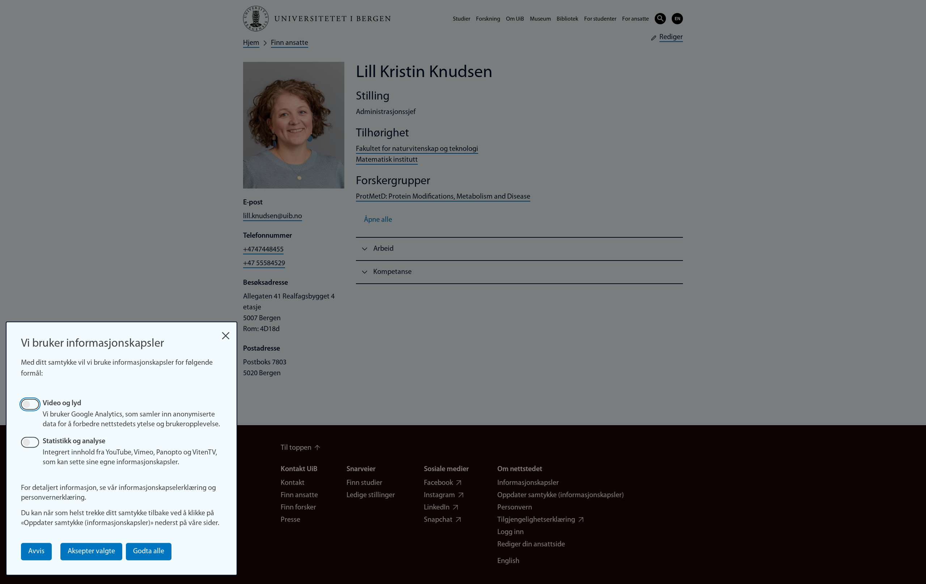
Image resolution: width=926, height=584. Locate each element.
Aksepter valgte (91, 551)
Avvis (36, 551)
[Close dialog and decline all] (225, 332)
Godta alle (148, 551)
